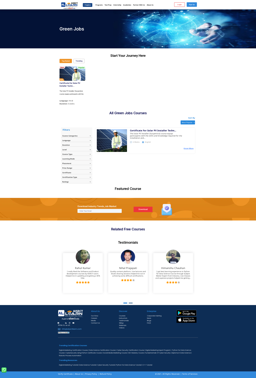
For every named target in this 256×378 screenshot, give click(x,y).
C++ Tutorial (147, 365)
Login (179, 4)
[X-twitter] (62, 323)
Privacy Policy (91, 374)
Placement (66, 163)
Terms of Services (190, 374)
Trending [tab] (79, 61)
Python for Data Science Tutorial (128, 365)
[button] (125, 303)
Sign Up (192, 4)
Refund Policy (106, 374)
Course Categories (70, 136)
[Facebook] (58, 323)
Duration (66, 145)
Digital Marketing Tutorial (68, 365)
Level (64, 150)
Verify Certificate (65, 374)
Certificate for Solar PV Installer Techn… (70, 84)
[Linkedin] (66, 323)
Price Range (67, 168)
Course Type (67, 154)
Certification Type (69, 177)
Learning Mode (68, 159)
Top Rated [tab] (66, 61)
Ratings (65, 182)
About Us (79, 374)
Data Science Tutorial (87, 365)
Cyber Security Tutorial (106, 365)
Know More (189, 148)
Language (66, 140)
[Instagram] (69, 323)
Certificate (66, 173)
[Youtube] (73, 323)
